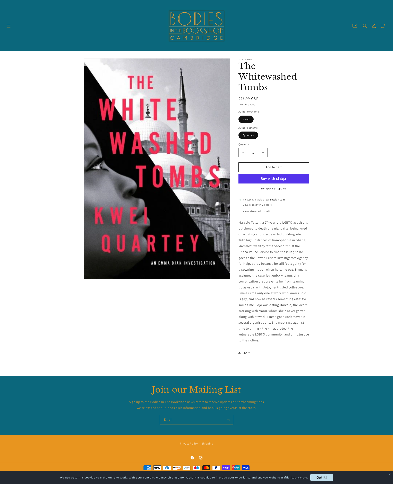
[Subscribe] (228, 419)
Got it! (321, 477)
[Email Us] (354, 25)
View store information (258, 211)
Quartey (248, 135)
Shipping (207, 443)
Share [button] (246, 353)
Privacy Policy (189, 443)
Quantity (243, 144)
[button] (8, 25)
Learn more (299, 477)
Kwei (246, 119)
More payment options (273, 188)
